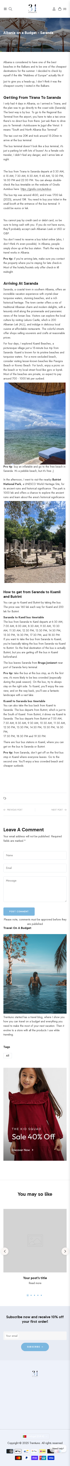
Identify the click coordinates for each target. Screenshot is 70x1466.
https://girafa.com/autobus (36, 189)
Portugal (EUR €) (36, 1436)
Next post (57, 809)
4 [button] (37, 1295)
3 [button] (34, 1295)
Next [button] (65, 1251)
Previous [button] (4, 1251)
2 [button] (31, 1295)
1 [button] (27, 1295)
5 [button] (41, 1295)
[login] (53, 9)
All (7, 1055)
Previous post (15, 809)
